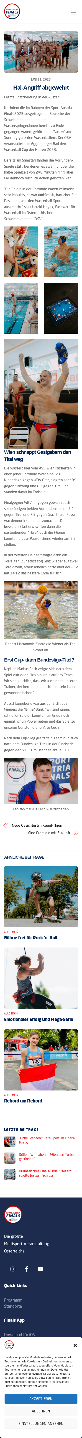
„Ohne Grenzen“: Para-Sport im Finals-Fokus (47, 1140)
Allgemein (11, 932)
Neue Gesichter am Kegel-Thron (37, 825)
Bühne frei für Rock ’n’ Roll (30, 938)
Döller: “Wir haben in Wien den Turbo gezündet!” (46, 1156)
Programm (13, 1300)
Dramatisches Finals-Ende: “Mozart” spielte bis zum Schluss (45, 1173)
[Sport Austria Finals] (12, 18)
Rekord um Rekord (23, 1101)
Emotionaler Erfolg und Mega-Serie (38, 1020)
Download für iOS (19, 1334)
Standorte (13, 1306)
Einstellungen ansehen (40, 1423)
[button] (75, 1345)
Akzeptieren (41, 1399)
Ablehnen (41, 1411)
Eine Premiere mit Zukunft (49, 833)
